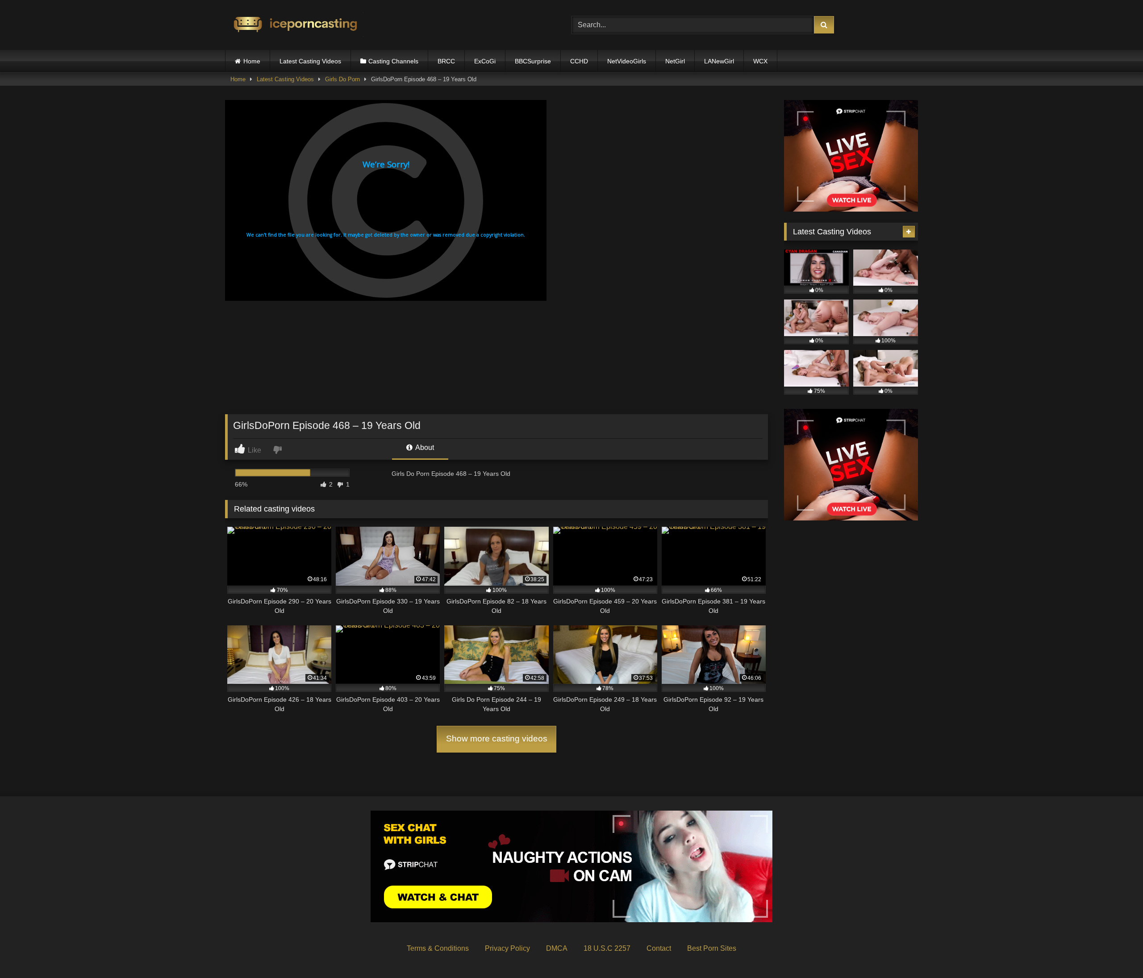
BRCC (446, 61)
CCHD (579, 61)
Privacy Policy (507, 948)
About (424, 447)
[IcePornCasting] (294, 25)
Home (251, 61)
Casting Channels (393, 61)
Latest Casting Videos (310, 61)
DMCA (556, 948)
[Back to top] (1115, 951)
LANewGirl (719, 61)
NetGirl (675, 61)
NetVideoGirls (626, 61)
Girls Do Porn (342, 79)
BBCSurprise (533, 61)
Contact (659, 948)
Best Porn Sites (711, 948)
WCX (760, 61)
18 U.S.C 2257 (607, 948)
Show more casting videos (496, 738)
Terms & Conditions (438, 948)
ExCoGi (485, 61)
